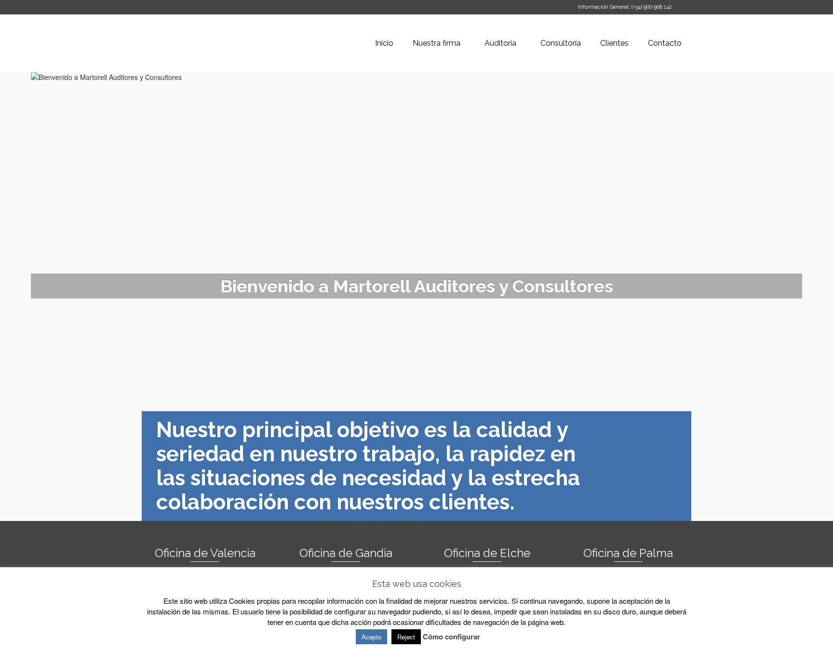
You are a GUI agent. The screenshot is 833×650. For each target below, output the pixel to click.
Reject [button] (406, 636)
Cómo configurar (451, 636)
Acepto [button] (371, 636)
